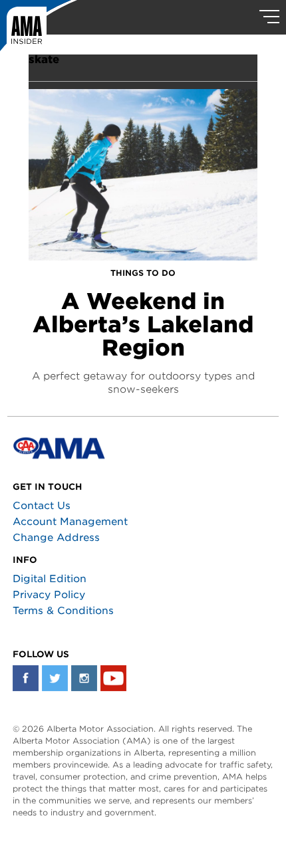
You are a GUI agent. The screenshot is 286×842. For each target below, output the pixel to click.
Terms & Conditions (63, 611)
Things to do (143, 273)
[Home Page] (38, 30)
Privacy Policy (49, 595)
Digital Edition (49, 579)
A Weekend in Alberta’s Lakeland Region (143, 324)
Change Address (56, 538)
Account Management (70, 522)
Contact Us (42, 506)
